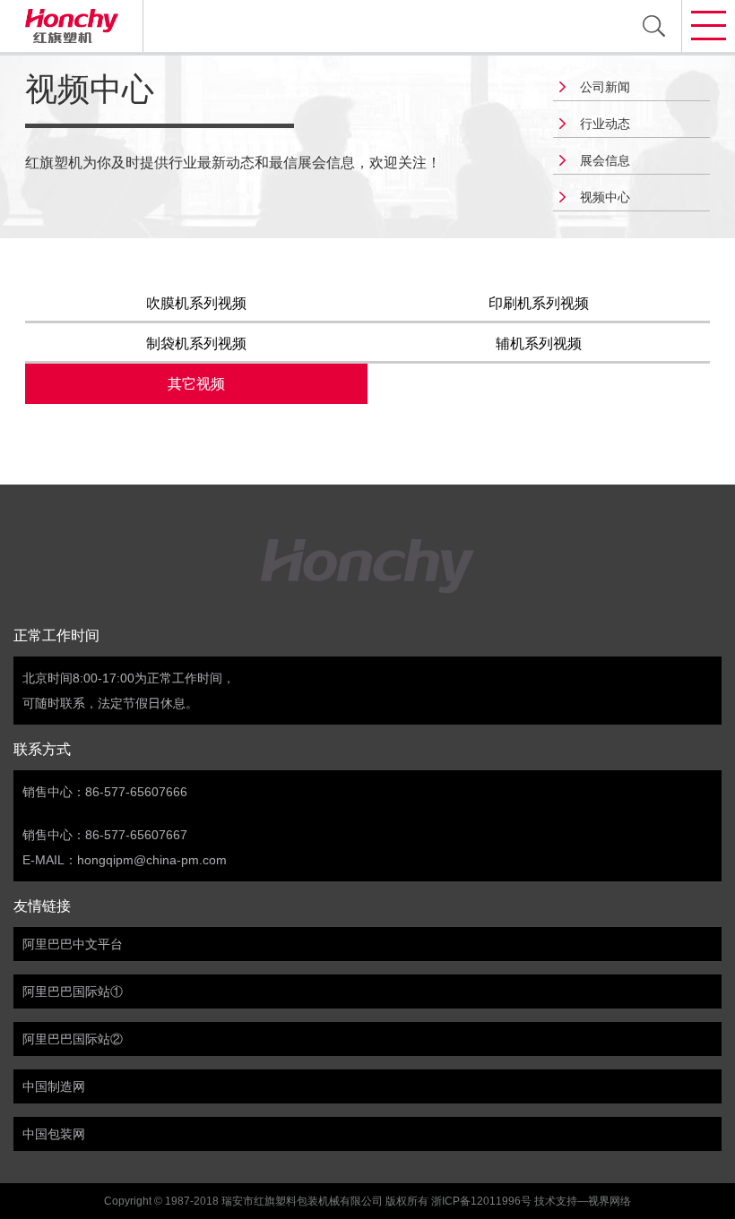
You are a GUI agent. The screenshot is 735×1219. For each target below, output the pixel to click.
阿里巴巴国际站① (72, 991)
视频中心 (605, 197)
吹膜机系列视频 (196, 303)
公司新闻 (605, 87)
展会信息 (605, 160)
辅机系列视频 (539, 343)
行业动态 (605, 123)
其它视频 (196, 383)
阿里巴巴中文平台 (72, 944)
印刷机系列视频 (539, 303)
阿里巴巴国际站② (72, 1039)
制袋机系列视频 (196, 343)
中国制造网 (53, 1086)
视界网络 (609, 1201)
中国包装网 (53, 1134)
